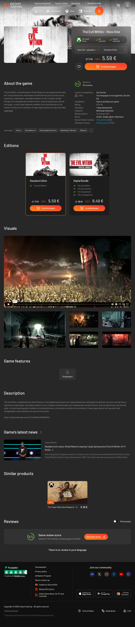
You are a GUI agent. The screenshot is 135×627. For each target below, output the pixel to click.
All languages (125, 521)
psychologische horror (48, 130)
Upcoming (75, 3)
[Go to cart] (118, 5)
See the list (101, 92)
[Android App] (103, 593)
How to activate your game (107, 101)
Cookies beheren (11, 611)
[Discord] (92, 574)
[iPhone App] (85, 593)
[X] (99, 574)
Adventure (119, 117)
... (91, 130)
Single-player (108, 117)
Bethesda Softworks (105, 110)
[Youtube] (121, 574)
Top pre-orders (61, 3)
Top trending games (42, 3)
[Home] (13, 5)
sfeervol (83, 130)
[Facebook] (114, 574)
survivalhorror (30, 130)
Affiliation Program (43, 576)
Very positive (102, 120)
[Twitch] (128, 574)
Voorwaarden (40, 567)
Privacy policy (41, 571)
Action (99, 117)
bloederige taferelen (68, 130)
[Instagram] (106, 574)
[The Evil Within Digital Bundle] (89, 178)
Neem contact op (42, 580)
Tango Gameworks (104, 107)
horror (18, 130)
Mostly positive (102, 123)
